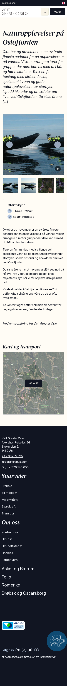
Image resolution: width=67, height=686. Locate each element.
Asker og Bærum (18, 568)
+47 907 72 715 (12, 456)
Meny (58, 11)
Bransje (7, 486)
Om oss (7, 539)
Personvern (10, 560)
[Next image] (57, 144)
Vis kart (33, 383)
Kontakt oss (10, 532)
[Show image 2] (28, 185)
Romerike (11, 585)
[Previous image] (9, 144)
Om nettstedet (12, 546)
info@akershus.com (14, 461)
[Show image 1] (11, 185)
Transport (8, 513)
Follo (6, 577)
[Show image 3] (46, 185)
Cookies (7, 553)
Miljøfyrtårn (10, 499)
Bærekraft (9, 506)
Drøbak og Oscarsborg (24, 593)
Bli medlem (9, 492)
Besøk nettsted (23, 216)
